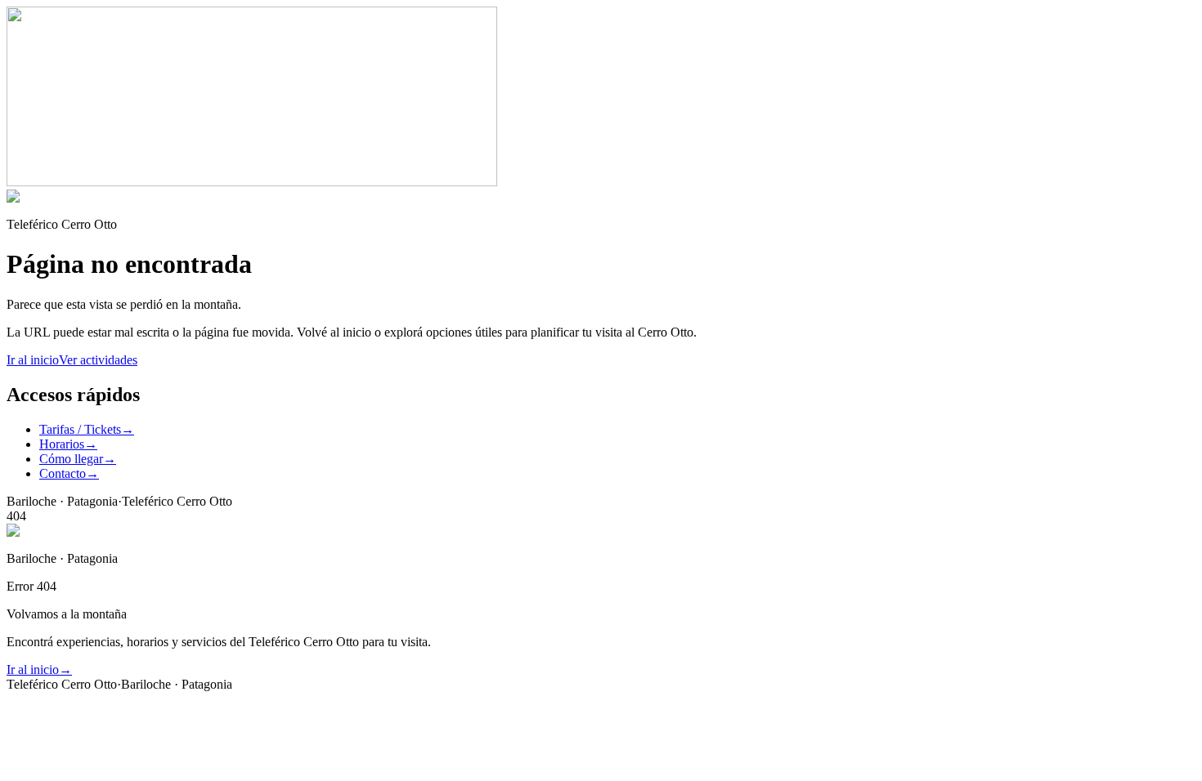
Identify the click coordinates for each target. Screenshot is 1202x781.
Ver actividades (98, 360)
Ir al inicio (33, 360)
